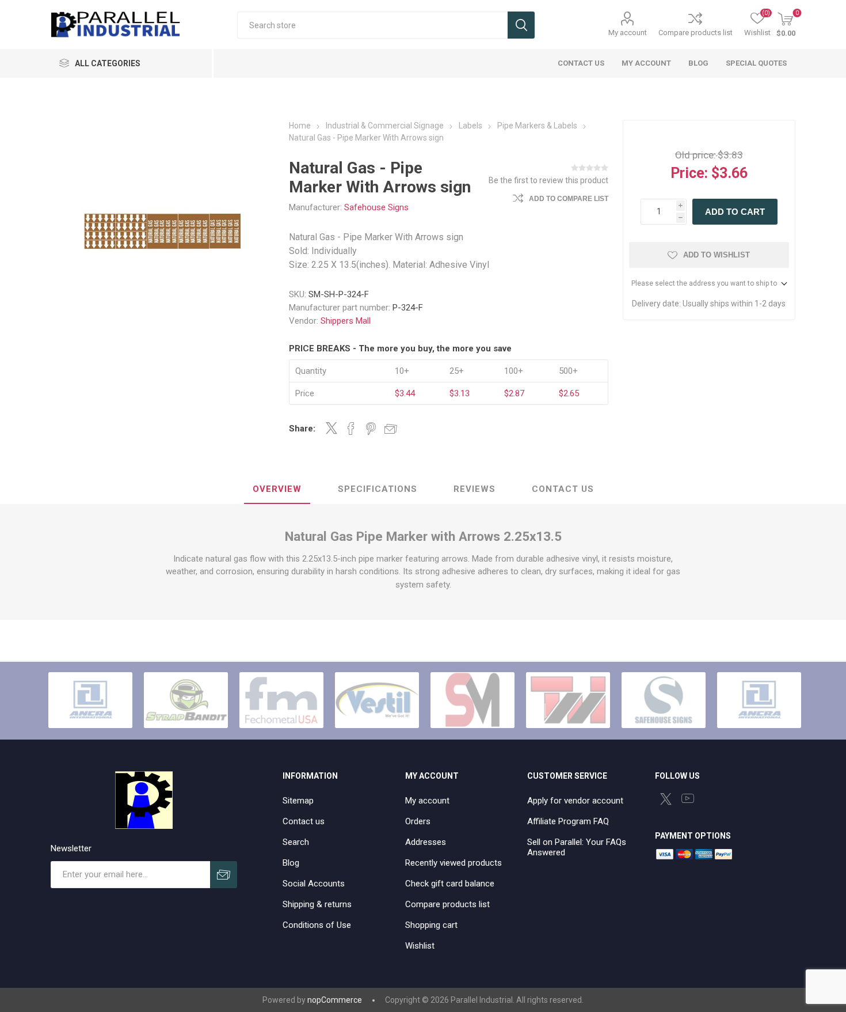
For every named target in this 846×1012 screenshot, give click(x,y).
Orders (417, 821)
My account (627, 32)
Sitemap (298, 800)
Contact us (304, 821)
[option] (90, 699)
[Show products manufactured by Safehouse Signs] (664, 699)
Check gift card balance (449, 883)
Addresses (425, 842)
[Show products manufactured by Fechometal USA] (281, 699)
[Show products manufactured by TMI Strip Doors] (568, 699)
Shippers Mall (346, 321)
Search (521, 25)
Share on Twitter (331, 428)
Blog (291, 863)
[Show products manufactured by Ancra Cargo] (90, 699)
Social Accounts (314, 883)
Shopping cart (431, 925)
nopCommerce (334, 1000)
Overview (277, 489)
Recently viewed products (453, 863)
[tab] (277, 489)
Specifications (377, 489)
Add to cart (735, 212)
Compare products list (695, 32)
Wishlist (420, 946)
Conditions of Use (317, 925)
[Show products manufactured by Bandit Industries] (186, 699)
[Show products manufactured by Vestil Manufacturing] (377, 699)
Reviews (475, 489)
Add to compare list (568, 199)
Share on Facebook (351, 428)
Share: (302, 428)
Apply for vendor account (575, 800)
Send (223, 874)
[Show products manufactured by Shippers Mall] (472, 699)
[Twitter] (666, 799)
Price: (689, 173)
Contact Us (563, 489)
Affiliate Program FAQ (568, 821)
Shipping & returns (317, 904)
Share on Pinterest (371, 428)
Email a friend (390, 428)
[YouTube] (688, 798)
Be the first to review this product (548, 180)
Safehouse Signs (376, 207)
